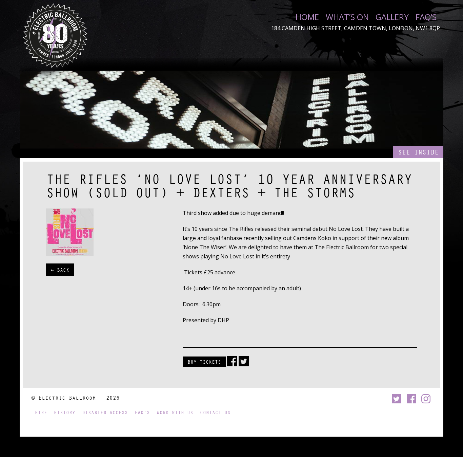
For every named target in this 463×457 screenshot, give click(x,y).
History (64, 412)
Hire (41, 412)
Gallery (392, 17)
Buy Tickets (204, 361)
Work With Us (175, 412)
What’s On (347, 17)
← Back (60, 269)
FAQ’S (426, 17)
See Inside (418, 152)
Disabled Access (105, 412)
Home (307, 17)
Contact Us (215, 412)
